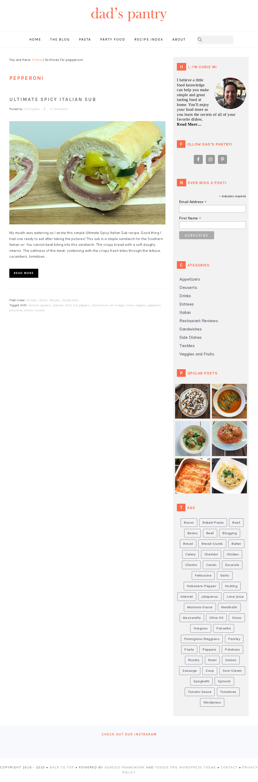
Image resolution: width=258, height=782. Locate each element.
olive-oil (216, 618)
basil (236, 522)
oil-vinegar (117, 305)
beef (210, 533)
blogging (229, 533)
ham (68, 305)
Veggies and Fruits (196, 354)
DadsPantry (129, 24)
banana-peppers (40, 305)
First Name (190, 218)
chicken (233, 554)
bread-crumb (212, 544)
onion (130, 305)
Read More (24, 273)
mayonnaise (99, 305)
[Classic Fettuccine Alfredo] (231, 466)
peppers (209, 649)
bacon (189, 522)
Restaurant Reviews (198, 320)
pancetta (223, 628)
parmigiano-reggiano (202, 639)
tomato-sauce (199, 692)
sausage (189, 670)
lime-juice (235, 596)
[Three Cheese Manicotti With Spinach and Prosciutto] (194, 466)
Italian (43, 300)
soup (210, 670)
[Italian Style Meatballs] (231, 428)
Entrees (32, 300)
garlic (224, 575)
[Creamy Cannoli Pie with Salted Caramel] (194, 391)
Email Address (193, 201)
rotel (212, 660)
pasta (189, 649)
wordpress (212, 702)
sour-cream (232, 670)
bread (188, 544)
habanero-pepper (201, 586)
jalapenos (210, 596)
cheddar (211, 554)
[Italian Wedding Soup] (194, 428)
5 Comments (59, 109)
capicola (58, 305)
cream (211, 565)
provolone (15, 310)
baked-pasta (213, 522)
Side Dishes (190, 337)
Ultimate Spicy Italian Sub (52, 99)
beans (192, 533)
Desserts (188, 287)
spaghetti (201, 681)
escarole (232, 565)
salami (29, 310)
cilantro (191, 565)
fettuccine (203, 575)
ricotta (194, 660)
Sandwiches (70, 300)
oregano (141, 305)
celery (190, 554)
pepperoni (154, 305)
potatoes (232, 649)
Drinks (185, 295)
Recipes (55, 300)
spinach (224, 681)
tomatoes (228, 692)
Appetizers (189, 279)
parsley (234, 639)
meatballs (229, 607)
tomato (40, 310)
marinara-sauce (200, 607)
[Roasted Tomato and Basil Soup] (231, 391)
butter (236, 544)
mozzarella (192, 618)
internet (187, 596)
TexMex (187, 345)
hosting (231, 586)
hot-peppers (81, 305)
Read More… (189, 124)
